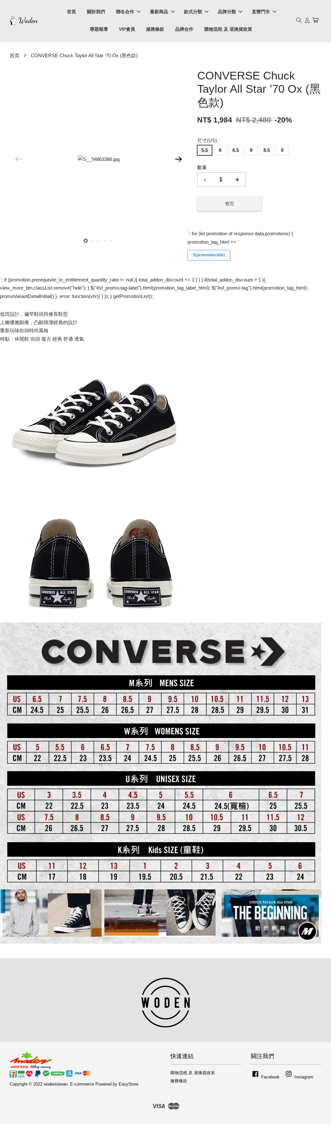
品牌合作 (184, 29)
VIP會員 (127, 29)
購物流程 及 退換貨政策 (228, 29)
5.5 (204, 150)
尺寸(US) (207, 140)
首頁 (71, 11)
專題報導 (99, 29)
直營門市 (261, 11)
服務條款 (155, 29)
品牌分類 (227, 11)
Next (179, 159)
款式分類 (193, 11)
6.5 (235, 150)
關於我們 (96, 11)
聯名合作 (125, 11)
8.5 (266, 150)
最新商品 (159, 11)
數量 (202, 167)
